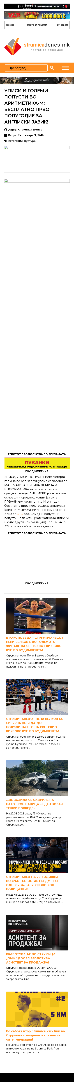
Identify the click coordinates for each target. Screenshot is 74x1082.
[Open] (65, 68)
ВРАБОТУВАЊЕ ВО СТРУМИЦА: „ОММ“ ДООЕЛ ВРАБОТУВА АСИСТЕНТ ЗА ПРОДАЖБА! (31, 958)
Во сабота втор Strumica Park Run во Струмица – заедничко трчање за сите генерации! (35, 1035)
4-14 (20, 514)
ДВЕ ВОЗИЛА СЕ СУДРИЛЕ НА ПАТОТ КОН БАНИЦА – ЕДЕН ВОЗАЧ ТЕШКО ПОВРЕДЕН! (34, 804)
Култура (30, 141)
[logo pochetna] (37, 46)
